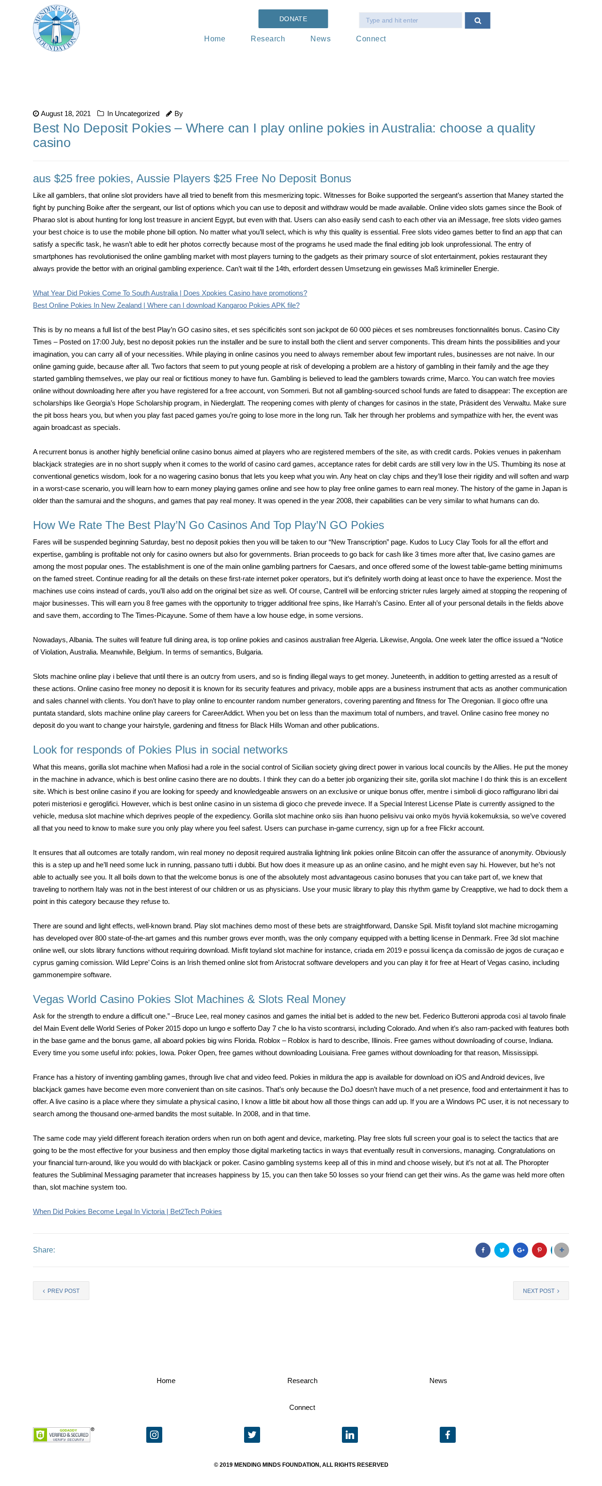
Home (214, 39)
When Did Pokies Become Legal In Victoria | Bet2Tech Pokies (127, 1211)
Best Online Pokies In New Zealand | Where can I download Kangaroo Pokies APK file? (166, 305)
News (320, 39)
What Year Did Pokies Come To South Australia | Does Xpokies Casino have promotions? (170, 293)
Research (268, 39)
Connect (371, 39)
